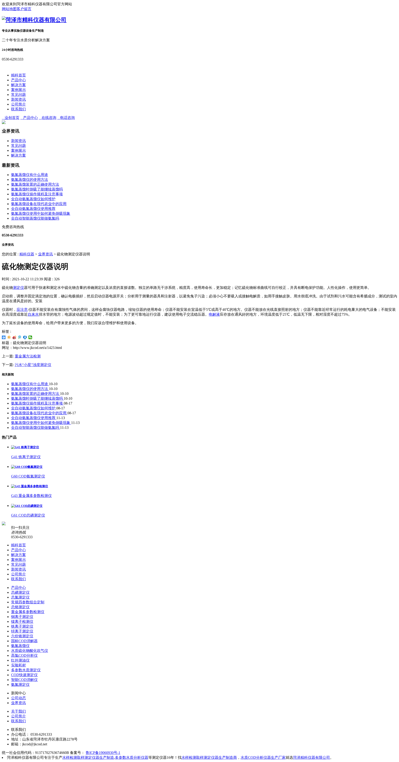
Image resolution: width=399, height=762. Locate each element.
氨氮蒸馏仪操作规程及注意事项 (37, 194)
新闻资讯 (18, 99)
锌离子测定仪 (22, 631)
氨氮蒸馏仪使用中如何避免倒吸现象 (40, 213)
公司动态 (18, 698)
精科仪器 (26, 254)
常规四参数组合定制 (27, 602)
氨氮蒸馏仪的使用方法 (29, 179)
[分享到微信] (30, 337)
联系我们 (18, 109)
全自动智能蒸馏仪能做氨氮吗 (35, 218)
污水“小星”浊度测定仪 (33, 365)
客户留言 (24, 9)
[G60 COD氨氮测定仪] (26, 467)
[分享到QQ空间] (9, 337)
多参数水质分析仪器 (131, 757)
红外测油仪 (20, 660)
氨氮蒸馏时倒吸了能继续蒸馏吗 (37, 189)
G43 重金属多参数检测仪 (31, 496)
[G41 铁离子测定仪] (25, 447)
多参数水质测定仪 (26, 670)
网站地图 (9, 9)
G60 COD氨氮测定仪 (28, 476)
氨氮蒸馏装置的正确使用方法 (35, 184)
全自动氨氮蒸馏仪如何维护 (33, 199)
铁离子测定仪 (22, 626)
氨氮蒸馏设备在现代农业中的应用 (38, 204)
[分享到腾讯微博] (20, 337)
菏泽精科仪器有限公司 (311, 757)
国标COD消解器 (24, 641)
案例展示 (18, 90)
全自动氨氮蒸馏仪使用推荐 (33, 209)
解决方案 (18, 85)
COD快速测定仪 (24, 675)
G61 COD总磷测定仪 (28, 515)
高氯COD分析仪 (24, 655)
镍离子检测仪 (22, 621)
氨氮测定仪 (20, 684)
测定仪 (18, 288)
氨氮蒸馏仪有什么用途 (29, 175)
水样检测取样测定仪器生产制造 (88, 757)
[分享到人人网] (25, 337)
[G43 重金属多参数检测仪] (29, 486)
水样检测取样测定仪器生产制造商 (209, 757)
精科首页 (18, 75)
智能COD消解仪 (24, 680)
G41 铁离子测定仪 (26, 457)
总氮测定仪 (20, 597)
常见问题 (18, 95)
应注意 (22, 309)
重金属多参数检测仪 (27, 612)
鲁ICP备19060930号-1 (103, 753)
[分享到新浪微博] (14, 337)
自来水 (33, 314)
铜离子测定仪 (22, 617)
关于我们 (18, 711)
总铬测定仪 (20, 607)
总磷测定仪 (20, 592)
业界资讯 (45, 254)
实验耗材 (18, 665)
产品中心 (18, 80)
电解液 (214, 314)
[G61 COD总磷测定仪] (26, 506)
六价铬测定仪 (22, 636)
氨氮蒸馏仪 (20, 646)
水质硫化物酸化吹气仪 (29, 651)
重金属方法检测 (28, 356)
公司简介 (18, 104)
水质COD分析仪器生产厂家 (263, 757)
